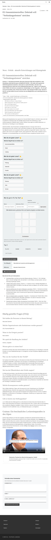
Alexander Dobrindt (24, 81)
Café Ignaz (37, 520)
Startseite (5, 6)
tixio (7, 537)
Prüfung (7, 162)
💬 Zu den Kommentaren (9, 271)
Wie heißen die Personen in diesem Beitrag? (13, 101)
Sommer (41, 419)
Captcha (30, 200)
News (9, 6)
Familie (7, 170)
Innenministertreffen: (10, 144)
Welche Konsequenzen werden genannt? (12, 112)
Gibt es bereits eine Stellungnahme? (12, 113)
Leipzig (6, 151)
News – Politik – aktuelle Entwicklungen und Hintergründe (15, 96)
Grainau (7, 181)
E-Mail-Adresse (10, 498)
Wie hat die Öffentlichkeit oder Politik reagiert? (13, 110)
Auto (6, 185)
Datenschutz (6, 524)
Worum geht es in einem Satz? (10, 107)
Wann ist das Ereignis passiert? (11, 104)
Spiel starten (43, 206)
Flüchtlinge (5, 83)
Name (5, 204)
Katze (6, 148)
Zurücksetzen (25, 236)
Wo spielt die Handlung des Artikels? (12, 105)
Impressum (5, 520)
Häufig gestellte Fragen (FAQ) (9, 99)
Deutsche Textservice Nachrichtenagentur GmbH (23, 457)
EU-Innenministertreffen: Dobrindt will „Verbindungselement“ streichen (18, 97)
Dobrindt (7, 166)
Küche (32, 426)
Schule (6, 189)
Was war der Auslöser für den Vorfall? (12, 109)
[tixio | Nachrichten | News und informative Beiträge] (4, 2)
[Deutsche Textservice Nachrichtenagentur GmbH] (6, 459)
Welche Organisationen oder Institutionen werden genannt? (16, 102)
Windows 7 (37, 524)
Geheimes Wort (20, 204)
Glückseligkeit (37, 527)
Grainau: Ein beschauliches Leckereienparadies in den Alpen (16, 115)
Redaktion (5, 527)
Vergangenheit (6, 86)
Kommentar (8, 483)
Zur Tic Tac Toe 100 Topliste (10, 259)
